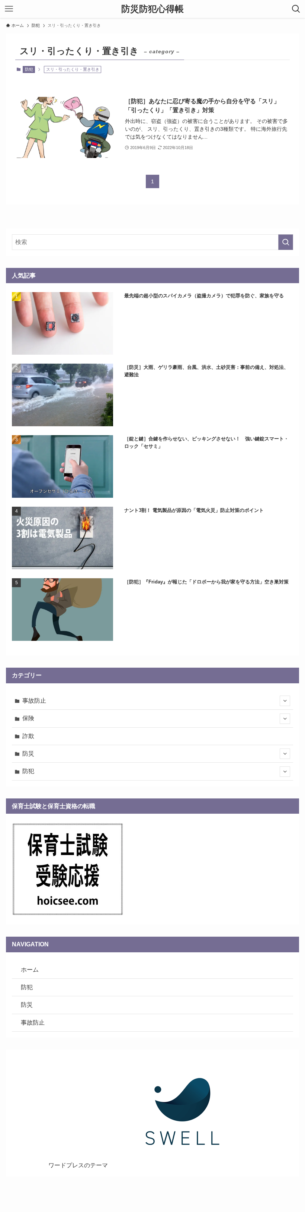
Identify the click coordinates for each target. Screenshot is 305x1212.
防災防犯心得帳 (152, 8)
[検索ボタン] (296, 9)
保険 (28, 718)
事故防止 (34, 700)
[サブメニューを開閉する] (285, 701)
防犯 (29, 69)
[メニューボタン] (9, 9)
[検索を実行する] (285, 242)
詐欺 (28, 736)
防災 (28, 753)
